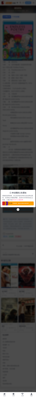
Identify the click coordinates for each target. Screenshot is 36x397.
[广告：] (18, 203)
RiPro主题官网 (18, 200)
